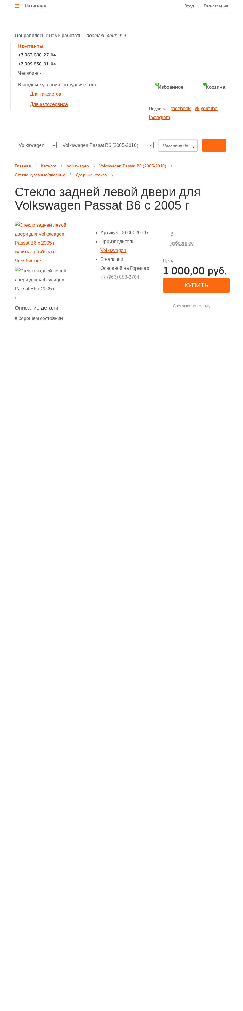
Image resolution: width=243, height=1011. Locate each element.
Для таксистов (45, 93)
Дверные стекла (91, 174)
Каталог (48, 166)
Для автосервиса (49, 104)
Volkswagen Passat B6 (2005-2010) (132, 166)
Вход (189, 6)
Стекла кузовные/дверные (40, 174)
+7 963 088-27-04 (37, 55)
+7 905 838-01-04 (37, 64)
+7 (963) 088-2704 (119, 277)
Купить (196, 285)
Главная (23, 166)
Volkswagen (78, 166)
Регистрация (216, 6)
